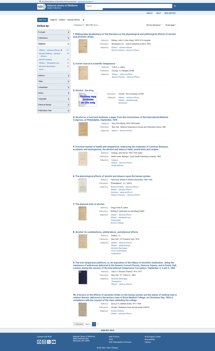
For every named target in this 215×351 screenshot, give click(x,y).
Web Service (170, 13)
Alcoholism (123, 103)
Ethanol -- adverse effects (121, 47)
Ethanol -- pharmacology (128, 100)
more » (41, 69)
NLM (99, 348)
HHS (108, 348)
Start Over (42, 20)
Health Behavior (117, 165)
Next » (96, 25)
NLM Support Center (153, 337)
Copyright (42, 99)
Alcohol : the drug (84, 90)
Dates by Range (44, 105)
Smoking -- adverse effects (122, 192)
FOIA (111, 339)
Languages (43, 87)
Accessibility (150, 339)
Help (158, 13)
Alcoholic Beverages (119, 248)
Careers (148, 342)
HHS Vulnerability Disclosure (120, 342)
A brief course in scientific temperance (95, 63)
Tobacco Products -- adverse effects (125, 195)
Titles (40, 81)
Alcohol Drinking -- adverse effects (125, 50)
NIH (103, 348)
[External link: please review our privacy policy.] (39, 342)
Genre (40, 93)
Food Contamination (119, 251)
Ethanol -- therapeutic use (121, 217)
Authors (41, 75)
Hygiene (114, 160)
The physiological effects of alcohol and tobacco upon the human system (112, 176)
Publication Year (45, 110)
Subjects (41, 44)
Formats (41, 32)
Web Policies (114, 337)
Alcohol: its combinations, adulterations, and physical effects (106, 232)
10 (170, 25)
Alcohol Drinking (117, 223)
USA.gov (115, 348)
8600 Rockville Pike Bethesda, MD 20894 (81, 340)
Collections (43, 38)
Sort (153, 25)
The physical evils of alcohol (89, 204)
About (150, 13)
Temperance (116, 253)
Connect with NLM (44, 337)
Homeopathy (116, 220)
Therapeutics (116, 281)
